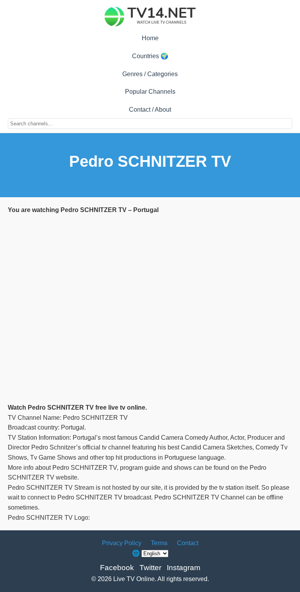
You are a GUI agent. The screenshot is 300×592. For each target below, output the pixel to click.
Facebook (117, 567)
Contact (187, 543)
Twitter (150, 567)
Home (150, 38)
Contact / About (150, 109)
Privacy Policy (121, 543)
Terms (159, 543)
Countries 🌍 (150, 56)
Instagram (183, 567)
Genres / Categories (150, 74)
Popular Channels (150, 91)
